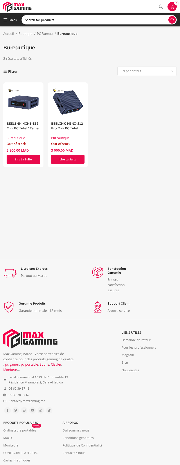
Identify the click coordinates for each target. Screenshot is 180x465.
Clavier (56, 364)
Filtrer (13, 71)
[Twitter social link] (16, 410)
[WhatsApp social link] (41, 410)
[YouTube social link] (32, 410)
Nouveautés (130, 370)
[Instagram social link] (24, 410)
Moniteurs (10, 445)
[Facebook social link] (7, 410)
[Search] (172, 20)
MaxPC (8, 438)
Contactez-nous (74, 453)
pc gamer (12, 364)
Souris (44, 364)
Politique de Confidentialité (83, 445)
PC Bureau (45, 33)
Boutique (25, 33)
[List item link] (38, 380)
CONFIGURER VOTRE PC (20, 453)
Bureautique (16, 138)
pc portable (29, 364)
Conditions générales (78, 438)
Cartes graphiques (17, 460)
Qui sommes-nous (76, 430)
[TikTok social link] (49, 410)
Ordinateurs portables (21, 429)
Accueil (9, 33)
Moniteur (10, 369)
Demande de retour (136, 340)
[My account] (161, 6)
